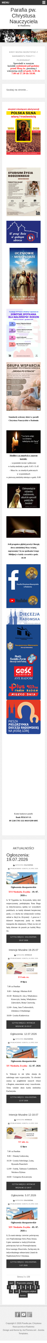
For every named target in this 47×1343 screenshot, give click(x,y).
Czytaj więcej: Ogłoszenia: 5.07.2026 (23, 1263)
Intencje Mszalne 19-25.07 (23, 950)
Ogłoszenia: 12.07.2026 (23, 1034)
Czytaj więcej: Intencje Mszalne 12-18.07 (23, 1186)
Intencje (28, 955)
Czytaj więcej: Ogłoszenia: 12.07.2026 (23, 1099)
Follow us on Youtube (23, 1314)
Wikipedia (29, 1314)
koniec (23, 1295)
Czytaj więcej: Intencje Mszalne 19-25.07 (23, 1024)
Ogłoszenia (28, 865)
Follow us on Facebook (17, 1314)
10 (16, 1291)
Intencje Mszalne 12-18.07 (23, 1114)
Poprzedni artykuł (24, 1283)
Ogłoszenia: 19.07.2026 (17, 857)
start (11, 1283)
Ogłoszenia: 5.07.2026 (23, 1195)
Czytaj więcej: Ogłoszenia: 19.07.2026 (23, 938)
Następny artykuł (28, 1291)
